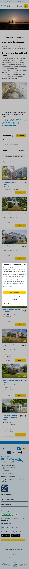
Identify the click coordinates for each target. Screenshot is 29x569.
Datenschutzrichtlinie (7, 286)
